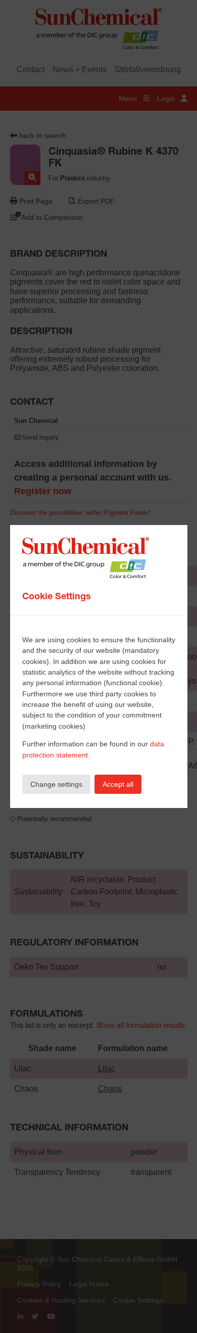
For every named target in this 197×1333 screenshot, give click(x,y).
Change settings (56, 784)
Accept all (118, 784)
